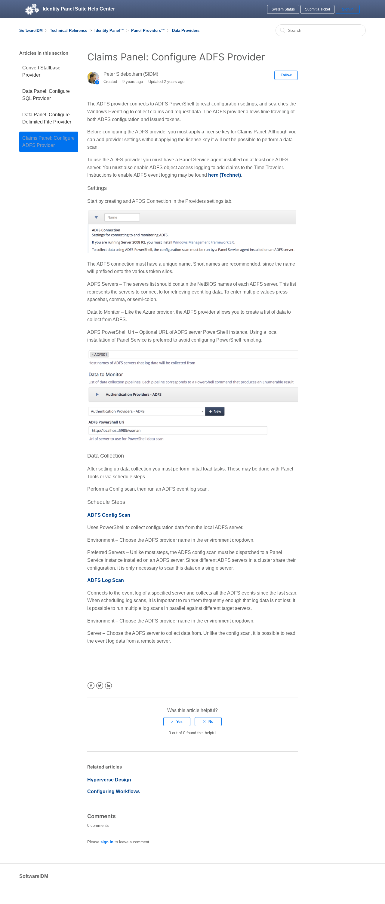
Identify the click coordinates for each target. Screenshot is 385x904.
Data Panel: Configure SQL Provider (46, 95)
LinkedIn (108, 685)
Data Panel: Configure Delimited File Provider (46, 118)
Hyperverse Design (109, 779)
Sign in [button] (347, 9)
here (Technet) (224, 175)
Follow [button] (286, 75)
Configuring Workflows (113, 791)
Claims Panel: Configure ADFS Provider (48, 141)
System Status (283, 9)
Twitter (99, 685)
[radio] (176, 721)
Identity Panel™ (109, 30)
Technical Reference (68, 30)
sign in (106, 842)
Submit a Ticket (317, 9)
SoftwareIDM (31, 30)
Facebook (91, 685)
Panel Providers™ (148, 30)
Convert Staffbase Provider (41, 71)
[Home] (32, 9)
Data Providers (185, 30)
